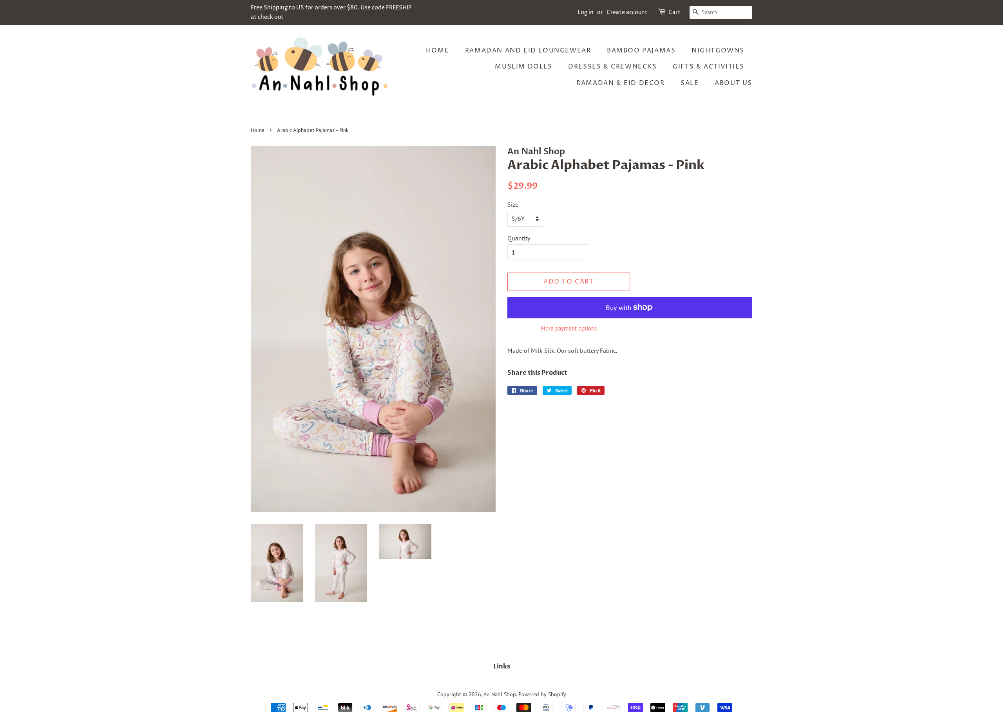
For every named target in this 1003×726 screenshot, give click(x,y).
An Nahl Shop (499, 694)
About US (733, 83)
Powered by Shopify (542, 694)
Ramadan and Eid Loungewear (528, 50)
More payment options (569, 328)
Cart (674, 12)
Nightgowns (718, 50)
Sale (690, 83)
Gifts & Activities (708, 66)
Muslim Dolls (523, 66)
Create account (627, 12)
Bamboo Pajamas (641, 50)
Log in (586, 12)
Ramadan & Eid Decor (620, 83)
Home (437, 50)
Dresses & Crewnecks (612, 66)
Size (512, 204)
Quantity (518, 238)
